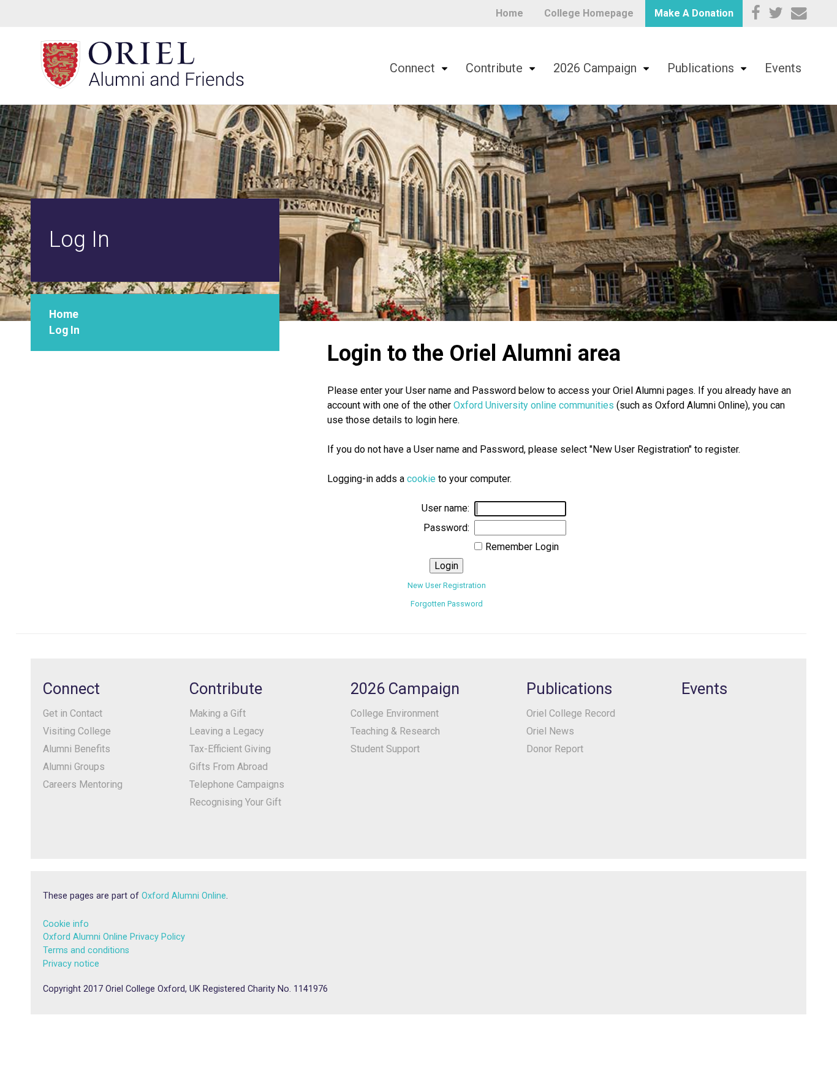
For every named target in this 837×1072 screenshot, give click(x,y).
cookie (421, 479)
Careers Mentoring (83, 784)
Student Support (385, 749)
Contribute (494, 68)
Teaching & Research (395, 731)
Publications (700, 68)
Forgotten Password (447, 603)
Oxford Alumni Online (184, 896)
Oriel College (142, 64)
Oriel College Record (570, 713)
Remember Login (522, 547)
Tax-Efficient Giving (230, 749)
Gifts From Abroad (228, 766)
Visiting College (77, 731)
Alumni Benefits (76, 749)
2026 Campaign (595, 68)
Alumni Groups (74, 766)
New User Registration (446, 585)
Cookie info (66, 924)
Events (783, 68)
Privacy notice (71, 964)
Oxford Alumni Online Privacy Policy (114, 937)
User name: (445, 508)
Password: (446, 528)
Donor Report (554, 749)
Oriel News (550, 731)
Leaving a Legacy (226, 731)
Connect (412, 68)
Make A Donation (693, 13)
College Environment (394, 713)
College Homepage (589, 13)
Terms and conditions (86, 950)
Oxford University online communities (533, 405)
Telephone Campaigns (236, 784)
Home (509, 13)
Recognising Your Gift (235, 802)
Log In (64, 330)
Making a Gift (217, 713)
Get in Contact (72, 713)
